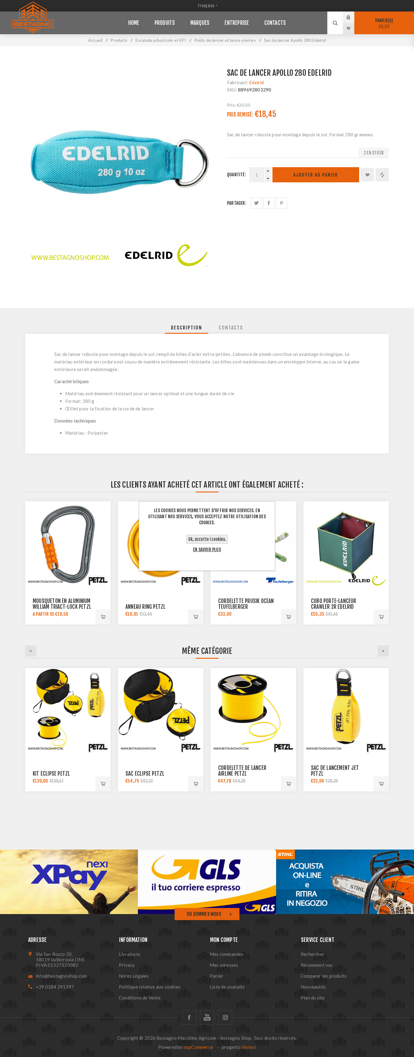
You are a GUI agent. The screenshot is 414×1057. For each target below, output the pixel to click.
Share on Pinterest (281, 203)
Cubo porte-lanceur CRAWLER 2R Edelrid (333, 604)
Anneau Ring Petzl (145, 607)
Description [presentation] (186, 328)
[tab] (186, 328)
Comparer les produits (323, 976)
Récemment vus (317, 965)
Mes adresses (224, 965)
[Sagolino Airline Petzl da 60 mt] (253, 711)
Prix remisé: (240, 114)
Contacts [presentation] (231, 328)
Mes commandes (227, 954)
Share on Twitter (256, 203)
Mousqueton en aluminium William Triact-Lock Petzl (62, 604)
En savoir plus (207, 549)
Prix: (231, 105)
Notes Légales (134, 976)
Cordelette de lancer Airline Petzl (242, 771)
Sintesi (249, 1047)
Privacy (127, 965)
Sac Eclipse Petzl (144, 773)
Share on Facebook (269, 203)
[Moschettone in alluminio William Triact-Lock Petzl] (68, 544)
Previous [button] (30, 651)
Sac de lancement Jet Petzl (335, 771)
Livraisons (129, 954)
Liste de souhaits (227, 986)
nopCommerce (198, 1047)
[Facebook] (189, 1017)
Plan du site (313, 997)
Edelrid (256, 82)
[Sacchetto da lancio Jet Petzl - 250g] (346, 711)
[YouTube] (207, 1017)
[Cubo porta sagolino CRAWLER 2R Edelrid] (346, 544)
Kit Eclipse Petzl (51, 773)
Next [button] (383, 651)
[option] (68, 729)
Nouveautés (313, 986)
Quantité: (236, 174)
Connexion (353, 17)
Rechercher (312, 954)
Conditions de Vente (140, 997)
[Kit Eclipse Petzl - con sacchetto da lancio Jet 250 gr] (68, 711)
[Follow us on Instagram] (225, 1017)
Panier (383, 23)
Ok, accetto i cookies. (207, 539)
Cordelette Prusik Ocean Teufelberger (246, 604)
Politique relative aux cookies (149, 986)
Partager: (236, 203)
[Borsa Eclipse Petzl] (160, 711)
